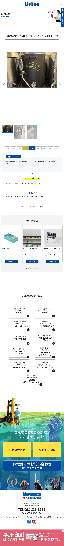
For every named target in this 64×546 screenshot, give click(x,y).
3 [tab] (31, 268)
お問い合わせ (17, 450)
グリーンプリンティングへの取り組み (22, 517)
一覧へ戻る (32, 207)
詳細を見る (11, 261)
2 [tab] (28, 268)
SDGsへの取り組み (6, 517)
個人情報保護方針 (49, 517)
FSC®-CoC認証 (38, 517)
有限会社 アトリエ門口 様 (52, 249)
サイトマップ (59, 517)
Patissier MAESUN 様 (30, 249)
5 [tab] (35, 268)
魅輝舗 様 (5, 249)
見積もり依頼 (47, 450)
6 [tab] (38, 268)
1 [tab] (26, 268)
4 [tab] (33, 268)
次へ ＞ (41, 207)
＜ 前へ (23, 207)
